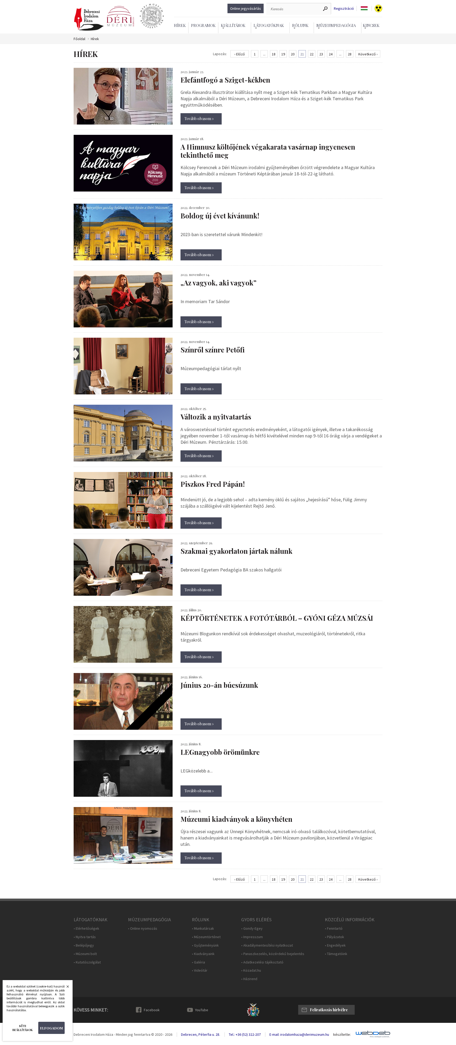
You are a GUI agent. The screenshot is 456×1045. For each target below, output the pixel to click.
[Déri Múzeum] (120, 16)
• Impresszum (252, 937)
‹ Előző (239, 54)
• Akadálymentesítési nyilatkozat (267, 945)
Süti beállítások (22, 1028)
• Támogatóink (336, 954)
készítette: (342, 1034)
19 (283, 54)
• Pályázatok (334, 937)
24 (330, 54)
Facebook (152, 1010)
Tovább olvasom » (199, 118)
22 (312, 54)
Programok (203, 25)
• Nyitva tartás (85, 937)
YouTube (201, 1010)
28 (350, 54)
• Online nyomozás (142, 928)
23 (321, 54)
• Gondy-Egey (252, 928)
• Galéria (198, 962)
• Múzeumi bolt (85, 954)
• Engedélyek (335, 945)
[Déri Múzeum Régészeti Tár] (151, 16)
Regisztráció (344, 8)
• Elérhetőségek (86, 928)
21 (302, 54)
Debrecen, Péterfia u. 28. (200, 1034)
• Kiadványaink (203, 954)
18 (274, 54)
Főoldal (79, 39)
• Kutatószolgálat (87, 962)
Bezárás (65, 988)
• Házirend (249, 979)
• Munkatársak (203, 928)
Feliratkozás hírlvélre (329, 1009)
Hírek (180, 25)
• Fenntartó (334, 928)
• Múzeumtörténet (206, 937)
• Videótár (199, 970)
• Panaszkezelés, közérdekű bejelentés (272, 954)
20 (292, 54)
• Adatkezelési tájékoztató (262, 962)
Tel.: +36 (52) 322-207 (245, 1034)
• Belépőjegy (84, 945)
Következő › (368, 54)
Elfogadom (51, 1028)
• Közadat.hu (251, 970)
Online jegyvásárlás (245, 8)
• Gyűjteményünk (205, 945)
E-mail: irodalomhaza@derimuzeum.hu (299, 1034)
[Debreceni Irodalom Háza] (89, 19)
